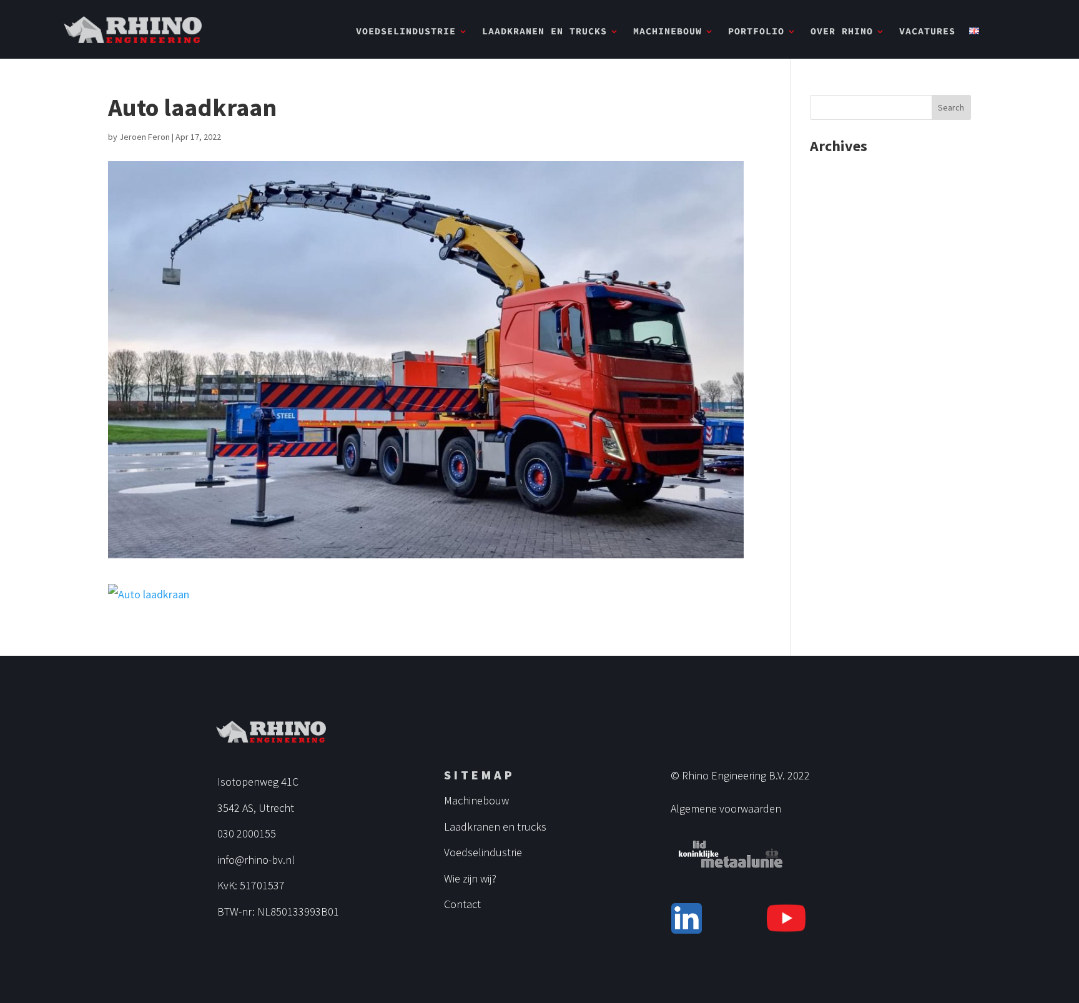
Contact (462, 904)
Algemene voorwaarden (726, 808)
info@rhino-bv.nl (256, 859)
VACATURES (927, 32)
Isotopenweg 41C (257, 781)
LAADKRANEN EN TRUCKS (544, 32)
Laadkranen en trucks (495, 826)
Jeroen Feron (144, 136)
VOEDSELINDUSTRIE (406, 32)
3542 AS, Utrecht (255, 808)
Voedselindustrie (483, 852)
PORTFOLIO (756, 32)
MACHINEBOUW (667, 32)
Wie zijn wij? (470, 878)
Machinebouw (476, 800)
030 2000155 (246, 833)
